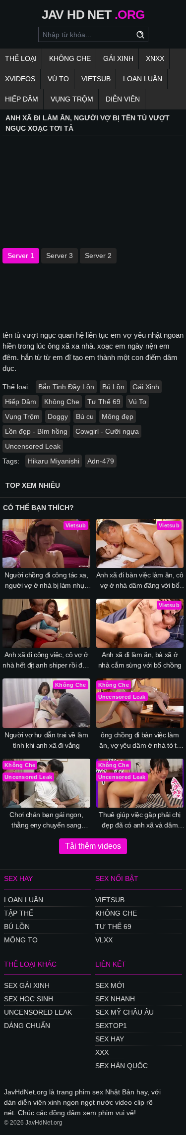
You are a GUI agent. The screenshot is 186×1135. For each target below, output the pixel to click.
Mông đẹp (117, 416)
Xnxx (155, 58)
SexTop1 (111, 1026)
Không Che (70, 58)
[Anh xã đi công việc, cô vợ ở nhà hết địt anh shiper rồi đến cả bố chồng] (46, 623)
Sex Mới (109, 985)
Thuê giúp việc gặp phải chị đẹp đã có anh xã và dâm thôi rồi (140, 820)
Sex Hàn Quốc (121, 1066)
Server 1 (20, 255)
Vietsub (96, 79)
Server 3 (59, 255)
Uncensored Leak (33, 446)
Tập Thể (18, 913)
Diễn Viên (123, 99)
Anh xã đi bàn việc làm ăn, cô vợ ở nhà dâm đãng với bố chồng (140, 581)
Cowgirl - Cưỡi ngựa (107, 431)
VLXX (104, 940)
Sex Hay (109, 1039)
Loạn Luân (142, 79)
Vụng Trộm (72, 99)
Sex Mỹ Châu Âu (124, 1012)
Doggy (58, 416)
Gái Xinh (118, 58)
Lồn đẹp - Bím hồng (36, 431)
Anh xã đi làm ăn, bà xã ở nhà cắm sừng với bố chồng (140, 660)
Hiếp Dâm (21, 99)
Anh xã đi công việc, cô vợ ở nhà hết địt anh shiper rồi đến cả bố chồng (46, 661)
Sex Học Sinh (28, 999)
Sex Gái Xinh (27, 985)
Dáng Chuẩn (27, 1026)
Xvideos (20, 79)
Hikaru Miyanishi (53, 461)
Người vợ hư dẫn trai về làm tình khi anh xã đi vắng (46, 740)
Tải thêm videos (93, 846)
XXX (102, 1052)
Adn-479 (100, 461)
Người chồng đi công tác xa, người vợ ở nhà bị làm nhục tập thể (46, 581)
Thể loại (21, 58)
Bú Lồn (113, 387)
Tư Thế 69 (104, 402)
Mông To (21, 940)
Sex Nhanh (115, 999)
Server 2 (98, 255)
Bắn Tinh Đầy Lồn (66, 387)
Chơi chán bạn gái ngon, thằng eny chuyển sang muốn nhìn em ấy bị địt (46, 820)
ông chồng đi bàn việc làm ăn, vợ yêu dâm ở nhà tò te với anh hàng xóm (139, 741)
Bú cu (85, 416)
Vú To (58, 79)
